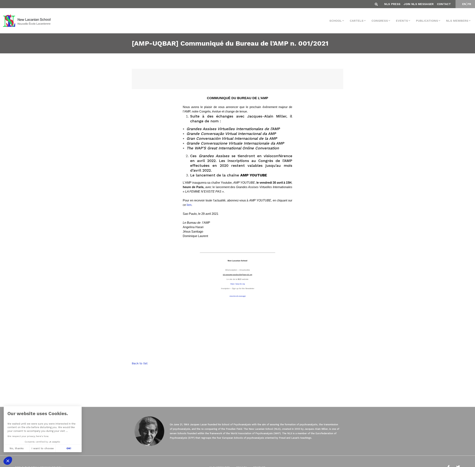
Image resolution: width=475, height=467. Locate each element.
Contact (444, 4)
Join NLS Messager (419, 4)
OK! (68, 448)
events (402, 20)
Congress (379, 20)
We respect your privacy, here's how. (28, 436)
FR (469, 4)
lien (189, 204)
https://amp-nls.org (237, 284)
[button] (7, 460)
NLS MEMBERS (457, 20)
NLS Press (392, 4)
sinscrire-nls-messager (238, 296)
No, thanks (17, 448)
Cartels (356, 20)
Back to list (140, 363)
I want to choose (43, 448)
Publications (427, 20)
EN (464, 4)
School (335, 20)
